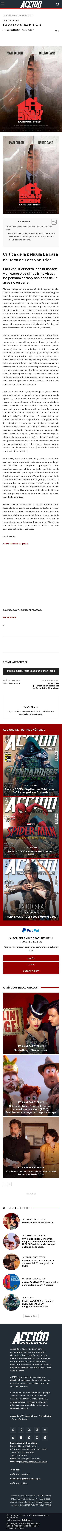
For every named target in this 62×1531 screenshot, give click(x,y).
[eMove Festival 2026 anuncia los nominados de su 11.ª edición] (11, 1282)
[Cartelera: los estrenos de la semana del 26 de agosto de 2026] (31, 1147)
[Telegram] (29, 1438)
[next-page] (10, 1184)
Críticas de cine (26, 15)
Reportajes (13, 15)
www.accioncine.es (19, 1408)
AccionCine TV (17, 1416)
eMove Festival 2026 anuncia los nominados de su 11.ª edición (40, 1283)
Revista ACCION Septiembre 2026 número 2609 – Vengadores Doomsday (31, 791)
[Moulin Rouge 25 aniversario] (31, 1023)
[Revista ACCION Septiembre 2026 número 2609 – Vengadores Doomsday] (31, 765)
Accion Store (31, 1416)
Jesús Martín (13, 30)
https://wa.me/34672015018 (34, 1462)
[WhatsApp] (13, 1430)
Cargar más (30, 1316)
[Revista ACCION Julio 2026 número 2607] (31, 889)
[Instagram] (37, 1430)
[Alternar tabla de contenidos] (52, 222)
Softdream (27, 1520)
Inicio (5, 15)
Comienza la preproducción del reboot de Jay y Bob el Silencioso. (46, 685)
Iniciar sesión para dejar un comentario (31, 671)
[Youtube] (13, 1438)
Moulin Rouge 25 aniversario (31, 1050)
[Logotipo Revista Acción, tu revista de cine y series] (31, 4)
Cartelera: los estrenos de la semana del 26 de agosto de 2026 (31, 1173)
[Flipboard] (21, 1438)
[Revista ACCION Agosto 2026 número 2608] (31, 827)
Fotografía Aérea (20, 1419)
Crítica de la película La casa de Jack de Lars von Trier (29, 228)
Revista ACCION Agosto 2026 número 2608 (31, 853)
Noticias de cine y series (30, 1046)
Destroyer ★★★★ (12, 683)
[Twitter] (29, 1430)
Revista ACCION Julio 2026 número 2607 (31, 916)
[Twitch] (37, 1438)
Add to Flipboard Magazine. (15, 544)
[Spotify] (45, 1438)
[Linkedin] (45, 1430)
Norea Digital (45, 1416)
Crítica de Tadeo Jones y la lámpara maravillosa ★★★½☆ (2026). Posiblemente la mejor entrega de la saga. (31, 1109)
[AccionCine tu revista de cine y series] (31, 1337)
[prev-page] (5, 1184)
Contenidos (30, 785)
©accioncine (9, 617)
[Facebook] (21, 1430)
